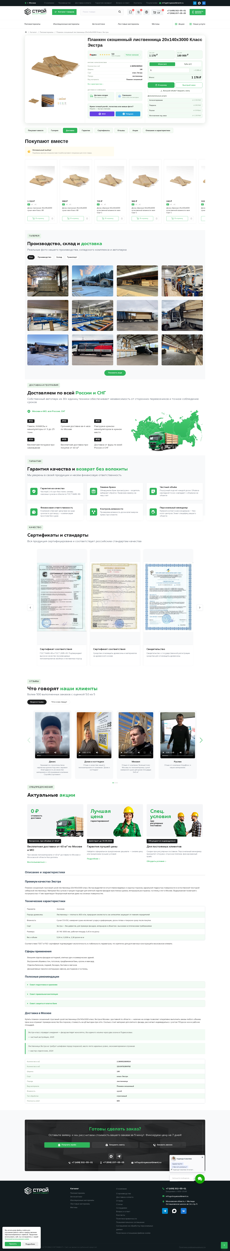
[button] (113, 782)
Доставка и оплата (83, 3)
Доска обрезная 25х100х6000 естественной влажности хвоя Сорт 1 (178, 210)
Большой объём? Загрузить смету (176, 91)
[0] (130, 12)
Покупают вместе (35, 130)
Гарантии (86, 130)
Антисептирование (156, 100)
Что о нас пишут (59, 702)
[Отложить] (52, 218)
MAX (104, 114)
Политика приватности (126, 1219)
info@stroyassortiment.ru (177, 1196)
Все (31, 257)
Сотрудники (121, 1208)
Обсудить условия (155, 861)
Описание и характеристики (158, 130)
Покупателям (151, 3)
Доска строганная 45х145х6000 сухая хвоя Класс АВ (74, 209)
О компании (49, 3)
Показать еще (115, 373)
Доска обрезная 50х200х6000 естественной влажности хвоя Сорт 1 (143, 210)
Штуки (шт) (162, 64)
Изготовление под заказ (158, 116)
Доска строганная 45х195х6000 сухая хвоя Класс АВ (39, 209)
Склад (59, 257)
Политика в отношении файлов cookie (133, 1233)
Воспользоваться (36, 862)
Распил (152, 110)
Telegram (129, 114)
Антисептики (98, 24)
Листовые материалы (128, 24)
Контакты (138, 3)
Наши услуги (199, 24)
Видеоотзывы (37, 702)
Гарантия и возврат (103, 3)
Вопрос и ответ (122, 3)
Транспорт (72, 257)
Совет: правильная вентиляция (44, 994)
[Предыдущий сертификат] (30, 608)
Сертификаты (104, 130)
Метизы (155, 24)
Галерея (54, 130)
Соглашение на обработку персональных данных (134, 1228)
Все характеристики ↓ (96, 84)
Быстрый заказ (189, 85)
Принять (13, 1244)
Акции (181, 24)
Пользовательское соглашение (130, 1222)
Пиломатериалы (32, 24)
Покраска (152, 105)
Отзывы (121, 130)
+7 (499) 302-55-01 (176, 1189)
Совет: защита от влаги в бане (43, 1003)
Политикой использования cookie (17, 1239)
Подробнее (92, 859)
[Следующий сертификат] (200, 608)
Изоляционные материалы (66, 24)
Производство (64, 3)
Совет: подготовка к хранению (43, 985)
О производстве (123, 1194)
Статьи (119, 1204)
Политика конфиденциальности (192, 1247)
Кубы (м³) (188, 64)
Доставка (70, 130)
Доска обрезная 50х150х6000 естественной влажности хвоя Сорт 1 (108, 210)
